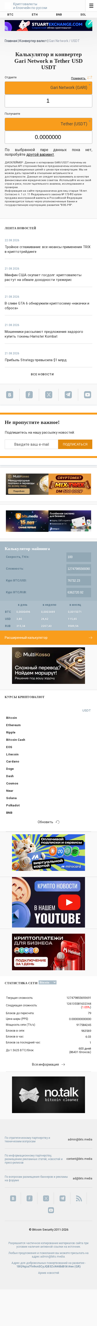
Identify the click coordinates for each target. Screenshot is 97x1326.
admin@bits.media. (52, 1256)
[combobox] (48, 87)
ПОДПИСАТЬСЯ (75, 444)
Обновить (45, 822)
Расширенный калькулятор (26, 638)
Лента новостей (20, 228)
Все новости (42, 374)
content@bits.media (79, 1159)
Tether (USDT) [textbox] (74, 124)
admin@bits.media (80, 1139)
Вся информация (45, 1064)
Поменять (78, 78)
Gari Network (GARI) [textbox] (68, 87)
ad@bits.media (82, 1178)
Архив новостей (48, 1273)
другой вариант (40, 154)
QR (78, 1266)
